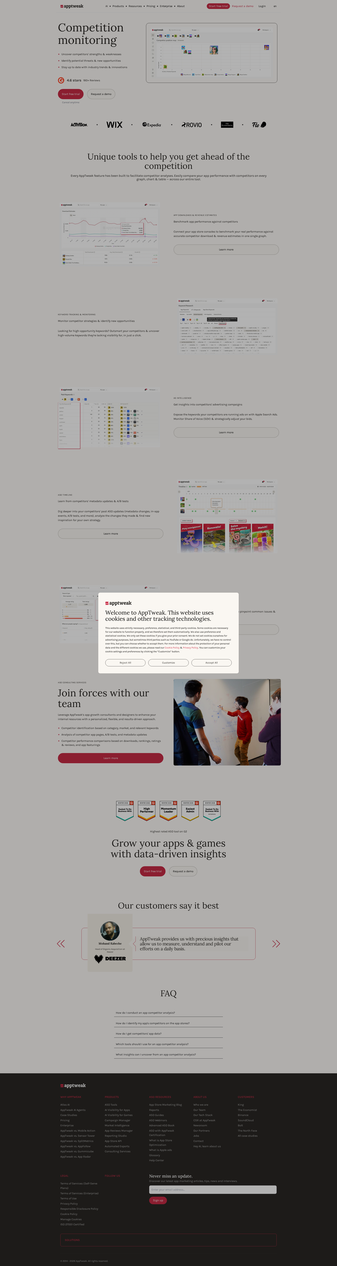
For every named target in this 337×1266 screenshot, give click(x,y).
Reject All (125, 662)
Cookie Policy (172, 647)
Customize (168, 662)
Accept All (212, 662)
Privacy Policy (190, 647)
